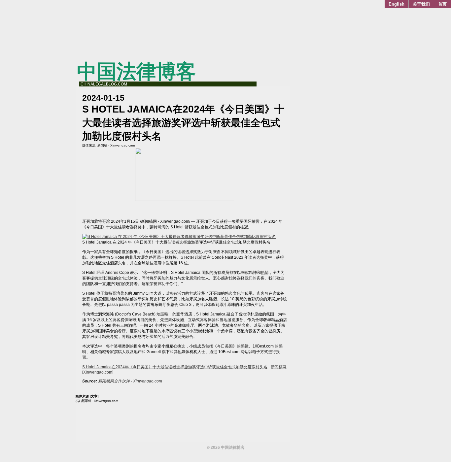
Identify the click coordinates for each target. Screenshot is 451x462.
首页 (442, 4)
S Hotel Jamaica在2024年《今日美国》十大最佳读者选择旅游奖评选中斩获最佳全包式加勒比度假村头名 (174, 367)
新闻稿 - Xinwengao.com (116, 145)
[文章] (94, 396)
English (396, 4)
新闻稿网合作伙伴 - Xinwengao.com (130, 381)
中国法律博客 (136, 71)
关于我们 (421, 4)
